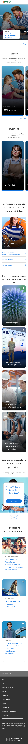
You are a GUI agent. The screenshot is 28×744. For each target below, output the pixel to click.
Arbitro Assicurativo (6, 699)
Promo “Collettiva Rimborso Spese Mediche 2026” (13, 490)
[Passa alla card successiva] (24, 43)
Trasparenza (5, 695)
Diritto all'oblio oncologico (8, 687)
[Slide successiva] (16, 517)
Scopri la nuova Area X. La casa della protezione (13, 363)
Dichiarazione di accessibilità (9, 711)
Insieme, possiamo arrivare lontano (11, 447)
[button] (22, 114)
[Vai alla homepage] (6, 2)
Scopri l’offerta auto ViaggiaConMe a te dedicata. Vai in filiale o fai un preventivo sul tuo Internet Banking (14, 564)
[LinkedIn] (10, 674)
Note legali (4, 691)
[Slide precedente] (12, 517)
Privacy (3, 683)
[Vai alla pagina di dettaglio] (25, 253)
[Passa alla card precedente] (21, 43)
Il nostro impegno (11, 323)
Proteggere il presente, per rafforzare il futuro (13, 405)
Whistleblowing (5, 707)
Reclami (3, 679)
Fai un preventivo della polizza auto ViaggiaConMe (13, 604)
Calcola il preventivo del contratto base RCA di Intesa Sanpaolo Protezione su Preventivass (13, 648)
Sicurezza (4, 703)
